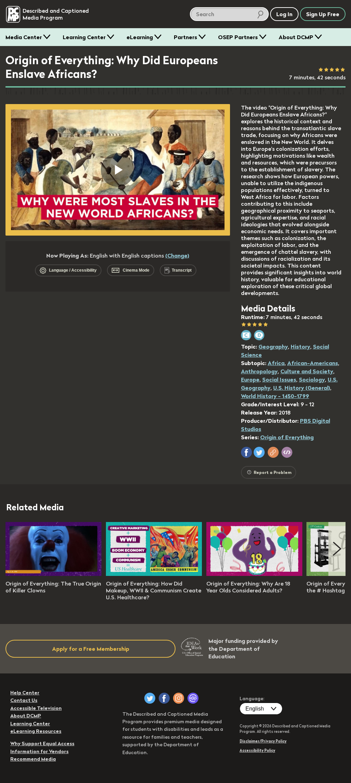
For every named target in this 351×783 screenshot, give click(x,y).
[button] (246, 452)
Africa (276, 363)
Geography (273, 346)
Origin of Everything (287, 437)
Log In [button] (284, 14)
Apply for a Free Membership (90, 648)
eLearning (139, 37)
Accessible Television (36, 708)
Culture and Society (306, 371)
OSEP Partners (238, 37)
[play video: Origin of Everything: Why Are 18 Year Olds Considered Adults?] (254, 573)
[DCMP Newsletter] (192, 698)
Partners (185, 37)
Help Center (24, 693)
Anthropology (259, 371)
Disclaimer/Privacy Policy (263, 741)
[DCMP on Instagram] (178, 698)
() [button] (177, 255)
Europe (250, 379)
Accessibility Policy (257, 750)
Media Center (23, 37)
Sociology (312, 379)
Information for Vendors (39, 751)
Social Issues (279, 379)
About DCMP (296, 37)
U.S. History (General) (301, 387)
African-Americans (312, 363)
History (300, 346)
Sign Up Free (322, 14)
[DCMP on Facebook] (164, 698)
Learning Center (84, 37)
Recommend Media (33, 759)
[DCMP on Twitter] (149, 698)
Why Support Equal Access (42, 743)
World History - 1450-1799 (275, 396)
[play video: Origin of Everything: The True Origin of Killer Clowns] (53, 573)
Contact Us (23, 700)
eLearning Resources (35, 731)
